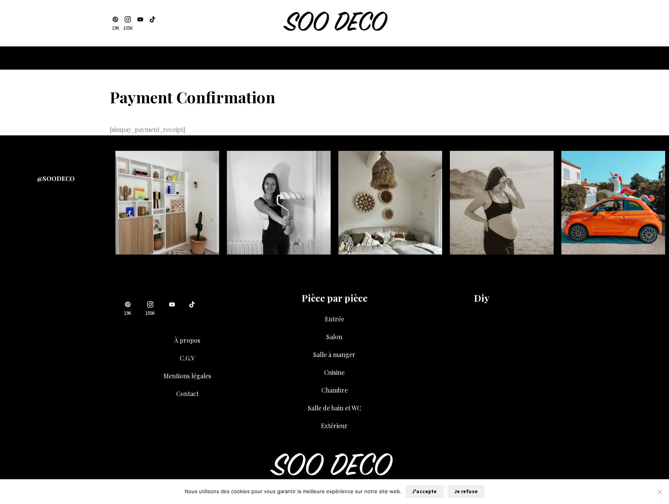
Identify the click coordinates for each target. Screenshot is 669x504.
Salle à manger (334, 354)
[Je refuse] (659, 491)
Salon (334, 337)
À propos (187, 340)
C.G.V (187, 358)
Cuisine (334, 372)
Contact (187, 394)
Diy (481, 298)
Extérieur (334, 426)
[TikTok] (152, 23)
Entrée (334, 319)
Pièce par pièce (334, 298)
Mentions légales (187, 376)
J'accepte (424, 491)
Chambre (334, 390)
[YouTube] (140, 23)
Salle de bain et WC (334, 408)
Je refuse (466, 491)
